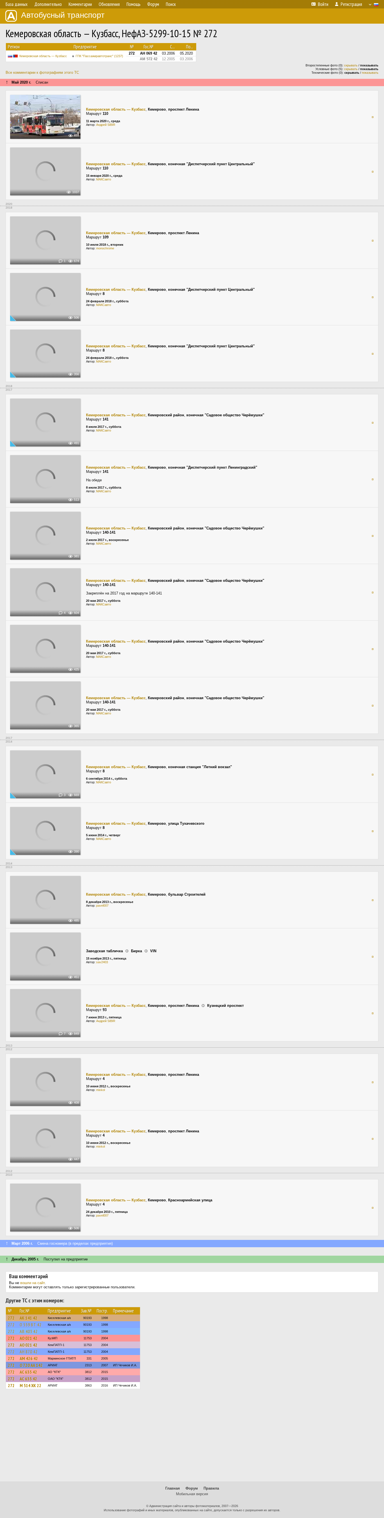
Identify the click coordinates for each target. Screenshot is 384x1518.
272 (11, 1318)
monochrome (105, 248)
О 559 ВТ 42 (31, 1324)
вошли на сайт (32, 1283)
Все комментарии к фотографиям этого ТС (42, 72)
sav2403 (102, 962)
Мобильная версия (192, 1494)
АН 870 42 (29, 1351)
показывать (370, 72)
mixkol (100, 1090)
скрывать (351, 65)
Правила (211, 1488)
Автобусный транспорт (63, 15)
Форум (192, 1488)
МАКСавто (103, 179)
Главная (172, 1488)
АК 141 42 (28, 1318)
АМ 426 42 (29, 1358)
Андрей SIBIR (105, 124)
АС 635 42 (28, 1372)
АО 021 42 (28, 1338)
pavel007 (102, 905)
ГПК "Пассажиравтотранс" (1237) (99, 56)
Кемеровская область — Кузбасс (43, 56)
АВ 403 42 (29, 1331)
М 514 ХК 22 (30, 1385)
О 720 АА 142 (31, 1365)
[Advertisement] (192, 1437)
